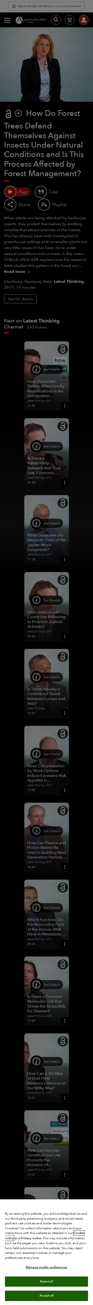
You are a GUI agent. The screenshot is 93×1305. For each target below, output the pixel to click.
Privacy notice (31, 1238)
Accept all (46, 1295)
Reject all (46, 1281)
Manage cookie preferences (46, 1267)
